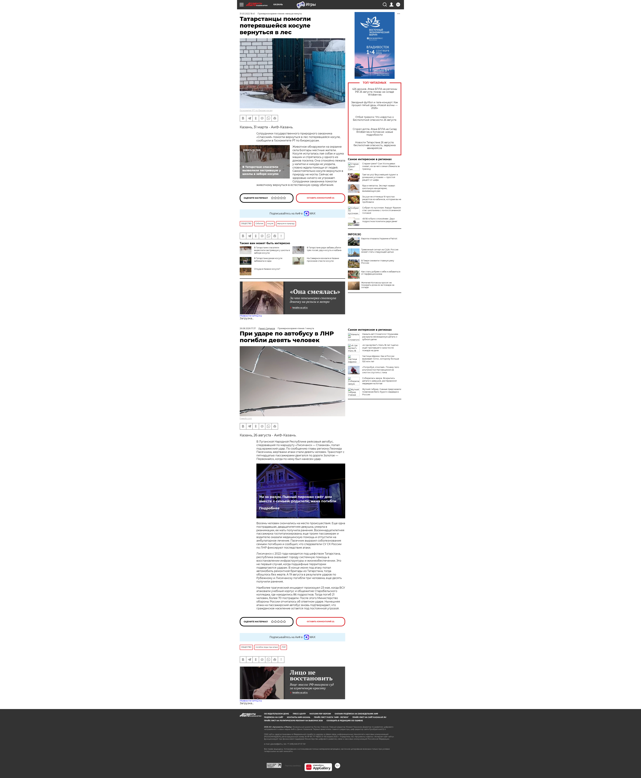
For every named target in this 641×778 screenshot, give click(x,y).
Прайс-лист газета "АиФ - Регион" (331, 717)
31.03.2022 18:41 (247, 13)
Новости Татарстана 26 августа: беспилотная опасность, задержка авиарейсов (375, 145)
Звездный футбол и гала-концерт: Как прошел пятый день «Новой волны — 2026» (374, 105)
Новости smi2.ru (251, 315)
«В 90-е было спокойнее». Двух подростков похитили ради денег (379, 220)
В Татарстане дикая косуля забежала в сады (268, 259)
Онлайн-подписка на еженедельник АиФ (356, 714)
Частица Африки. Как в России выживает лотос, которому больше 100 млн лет (380, 359)
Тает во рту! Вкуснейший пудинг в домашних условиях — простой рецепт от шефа (380, 177)
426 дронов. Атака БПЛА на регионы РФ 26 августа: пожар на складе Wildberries (374, 92)
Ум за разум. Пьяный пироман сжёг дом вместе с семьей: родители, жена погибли (297, 499)
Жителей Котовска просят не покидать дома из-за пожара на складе (377, 285)
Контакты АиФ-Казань (298, 717)
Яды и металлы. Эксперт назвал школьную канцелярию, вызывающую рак (378, 188)
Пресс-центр (299, 714)
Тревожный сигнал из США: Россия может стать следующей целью (379, 250)
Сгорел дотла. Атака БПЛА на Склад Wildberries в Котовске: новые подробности (375, 132)
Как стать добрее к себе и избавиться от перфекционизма (380, 273)
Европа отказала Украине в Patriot (379, 238)
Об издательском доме (276, 714)
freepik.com (246, 418)
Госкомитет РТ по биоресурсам (256, 110)
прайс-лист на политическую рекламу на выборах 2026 (293, 721)
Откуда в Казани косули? (267, 269)
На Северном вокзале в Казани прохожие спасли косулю (323, 259)
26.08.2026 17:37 (248, 328)
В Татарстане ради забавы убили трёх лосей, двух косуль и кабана (324, 248)
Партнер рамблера (293, 766)
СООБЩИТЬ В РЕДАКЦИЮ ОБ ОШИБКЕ (345, 721)
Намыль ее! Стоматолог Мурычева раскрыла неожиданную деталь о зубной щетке (380, 337)
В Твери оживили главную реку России (377, 262)
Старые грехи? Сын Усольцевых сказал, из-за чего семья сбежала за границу (381, 166)
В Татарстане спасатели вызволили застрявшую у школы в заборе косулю (272, 250)
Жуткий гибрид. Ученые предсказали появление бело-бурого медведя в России (381, 392)
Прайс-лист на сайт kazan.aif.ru (369, 717)
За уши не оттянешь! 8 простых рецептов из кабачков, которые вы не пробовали (381, 199)
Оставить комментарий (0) (320, 198)
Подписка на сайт (273, 717)
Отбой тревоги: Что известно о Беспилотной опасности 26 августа (374, 118)
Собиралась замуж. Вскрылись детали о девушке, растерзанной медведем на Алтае (379, 381)
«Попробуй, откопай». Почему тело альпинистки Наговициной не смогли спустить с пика (380, 370)
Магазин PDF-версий (320, 714)
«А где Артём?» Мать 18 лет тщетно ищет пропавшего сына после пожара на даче (380, 348)
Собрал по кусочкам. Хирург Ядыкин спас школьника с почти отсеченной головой (381, 210)
